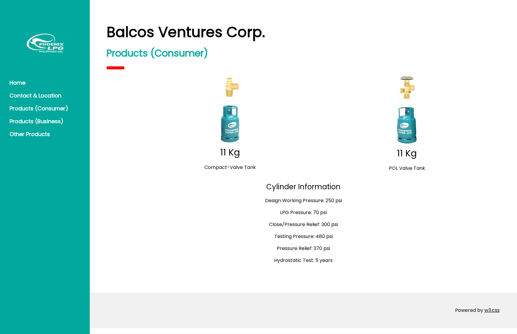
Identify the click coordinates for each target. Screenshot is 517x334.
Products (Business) (36, 121)
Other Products (30, 134)
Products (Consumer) (39, 108)
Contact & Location (35, 95)
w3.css (492, 310)
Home (17, 82)
